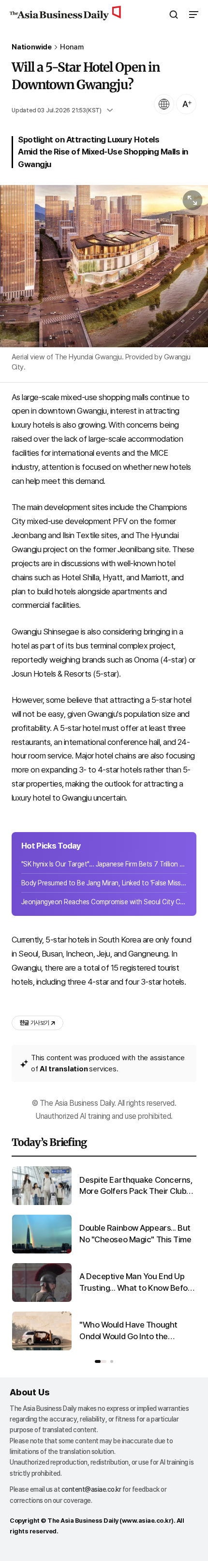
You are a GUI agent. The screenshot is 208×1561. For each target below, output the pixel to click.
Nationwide (32, 47)
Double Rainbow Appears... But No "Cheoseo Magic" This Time (135, 1233)
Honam (72, 47)
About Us (29, 1392)
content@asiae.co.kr (91, 1489)
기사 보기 (34, 1023)
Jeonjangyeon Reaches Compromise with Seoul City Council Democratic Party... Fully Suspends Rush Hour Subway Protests (104, 902)
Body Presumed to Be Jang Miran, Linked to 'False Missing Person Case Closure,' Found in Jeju (104, 883)
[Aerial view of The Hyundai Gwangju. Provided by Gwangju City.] (104, 266)
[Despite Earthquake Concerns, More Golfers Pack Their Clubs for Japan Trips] (42, 1202)
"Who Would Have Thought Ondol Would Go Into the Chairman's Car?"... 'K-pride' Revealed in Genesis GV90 (129, 1331)
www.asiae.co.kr (147, 1520)
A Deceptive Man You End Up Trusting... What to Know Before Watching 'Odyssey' (137, 1282)
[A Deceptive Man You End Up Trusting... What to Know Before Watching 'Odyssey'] (42, 1299)
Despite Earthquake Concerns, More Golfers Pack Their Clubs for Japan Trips (136, 1186)
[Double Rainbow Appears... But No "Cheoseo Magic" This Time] (42, 1251)
